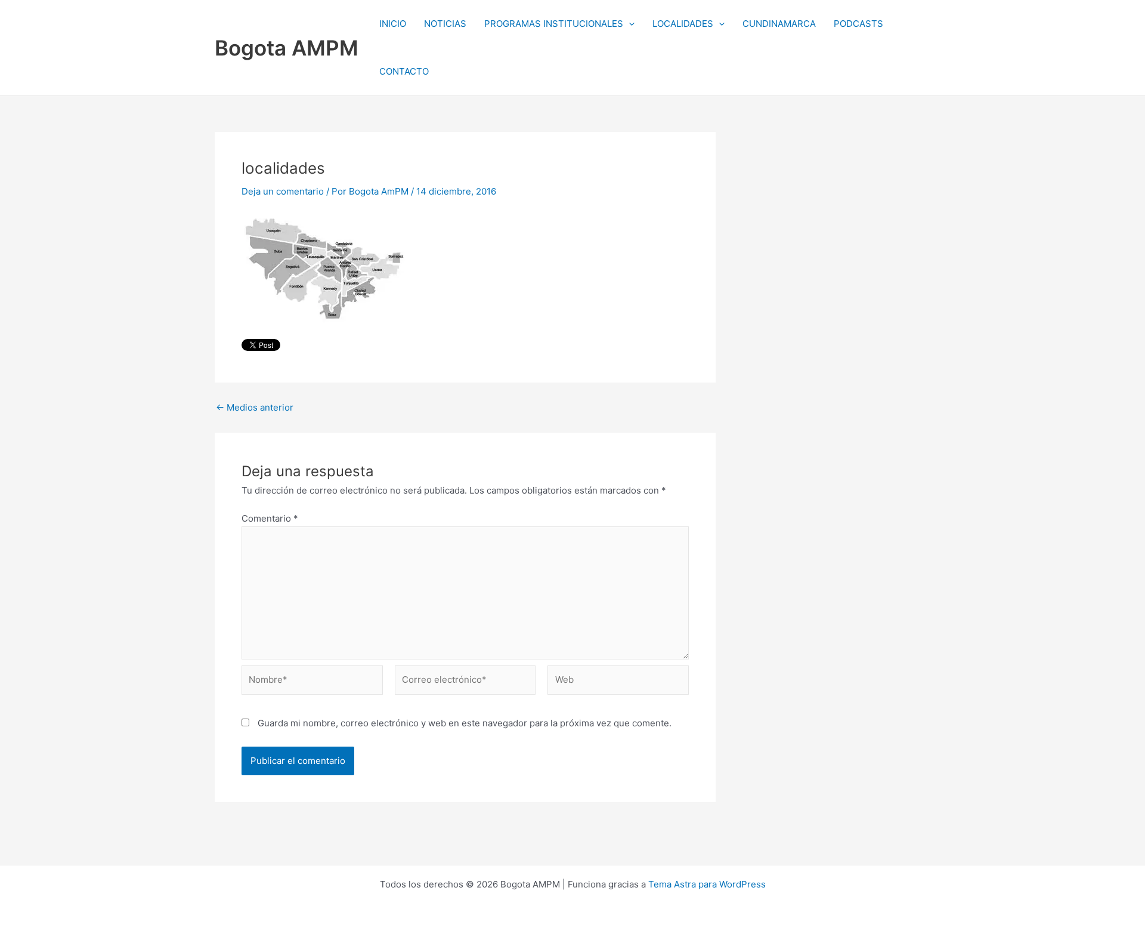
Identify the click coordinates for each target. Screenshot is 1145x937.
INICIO (392, 23)
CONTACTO (404, 71)
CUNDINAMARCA (779, 23)
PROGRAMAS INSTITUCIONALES (553, 23)
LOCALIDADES (682, 23)
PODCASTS (858, 23)
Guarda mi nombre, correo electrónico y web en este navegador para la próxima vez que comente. (464, 723)
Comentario (270, 518)
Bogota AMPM (286, 47)
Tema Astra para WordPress (707, 884)
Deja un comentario (283, 191)
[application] (629, 24)
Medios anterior (254, 407)
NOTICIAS (445, 23)
